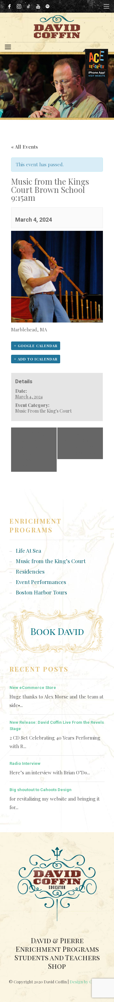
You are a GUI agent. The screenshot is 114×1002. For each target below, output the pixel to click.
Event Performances (41, 581)
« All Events (24, 147)
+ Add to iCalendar (35, 359)
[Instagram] (19, 6)
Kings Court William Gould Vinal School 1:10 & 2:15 (80, 443)
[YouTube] (38, 6)
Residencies (30, 571)
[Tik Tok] (28, 6)
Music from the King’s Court (51, 560)
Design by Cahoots (87, 981)
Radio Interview (25, 763)
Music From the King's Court (43, 411)
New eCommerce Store (33, 687)
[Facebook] (9, 6)
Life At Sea (28, 550)
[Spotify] (47, 6)
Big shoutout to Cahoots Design (41, 789)
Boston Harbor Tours (41, 592)
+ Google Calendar (35, 345)
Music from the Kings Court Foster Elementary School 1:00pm (32, 450)
